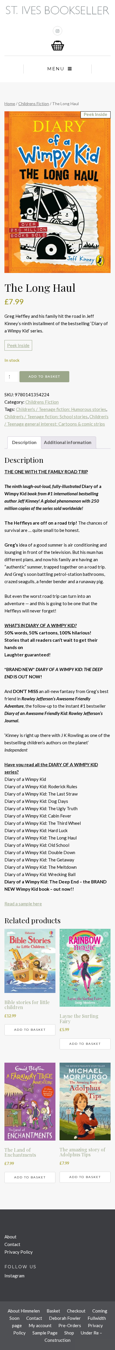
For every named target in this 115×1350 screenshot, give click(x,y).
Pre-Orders (69, 1325)
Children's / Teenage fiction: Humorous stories (61, 409)
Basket (53, 1310)
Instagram (14, 1275)
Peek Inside (18, 345)
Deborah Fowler (65, 1318)
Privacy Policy (18, 1252)
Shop (69, 1332)
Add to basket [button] (30, 1030)
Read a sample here (23, 903)
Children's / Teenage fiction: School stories (46, 416)
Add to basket (44, 376)
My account (40, 1325)
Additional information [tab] (67, 442)
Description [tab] (24, 442)
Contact (12, 1244)
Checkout (76, 1310)
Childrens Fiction (33, 103)
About (10, 1236)
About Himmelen (24, 1310)
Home (9, 103)
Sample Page (45, 1332)
